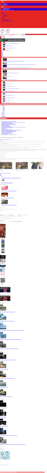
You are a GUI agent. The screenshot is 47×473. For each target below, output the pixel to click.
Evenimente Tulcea (5, 92)
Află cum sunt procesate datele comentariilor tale (16, 221)
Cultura (3, 36)
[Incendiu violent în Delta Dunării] (4, 99)
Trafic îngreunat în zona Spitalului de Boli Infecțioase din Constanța (8, 131)
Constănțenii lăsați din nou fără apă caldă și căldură (6, 122)
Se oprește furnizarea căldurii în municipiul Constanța (7, 132)
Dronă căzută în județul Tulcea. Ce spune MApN (8, 97)
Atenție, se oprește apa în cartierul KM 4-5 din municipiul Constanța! (8, 134)
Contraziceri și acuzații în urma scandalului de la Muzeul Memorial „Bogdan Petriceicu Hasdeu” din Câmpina (13, 444)
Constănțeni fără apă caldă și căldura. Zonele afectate (7, 123)
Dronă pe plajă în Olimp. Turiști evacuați (7, 45)
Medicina (4, 38)
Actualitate (4, 35)
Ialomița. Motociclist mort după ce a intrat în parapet (6, 396)
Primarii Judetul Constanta (5, 9)
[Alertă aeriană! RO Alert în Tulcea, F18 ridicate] (4, 47)
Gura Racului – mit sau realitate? (4, 426)
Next (1, 181)
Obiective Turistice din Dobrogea (6, 8)
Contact (2, 6)
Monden (2, 57)
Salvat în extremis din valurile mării (4, 387)
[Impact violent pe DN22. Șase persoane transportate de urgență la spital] (4, 42)
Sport (3, 40)
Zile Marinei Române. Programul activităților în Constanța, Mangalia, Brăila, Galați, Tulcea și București (12, 330)
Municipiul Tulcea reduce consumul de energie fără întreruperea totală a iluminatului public (10, 339)
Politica (3, 110)
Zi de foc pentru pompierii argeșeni (6, 76)
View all (2, 51)
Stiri (1, 34)
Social (3, 39)
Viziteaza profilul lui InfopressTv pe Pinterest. (5, 292)
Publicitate (2, 10)
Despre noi (2, 1)
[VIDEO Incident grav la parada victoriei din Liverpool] (4, 90)
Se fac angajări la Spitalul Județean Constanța (6, 133)
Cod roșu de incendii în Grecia (6, 50)
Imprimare (1, 139)
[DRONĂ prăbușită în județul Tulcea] (4, 101)
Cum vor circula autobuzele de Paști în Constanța (6, 126)
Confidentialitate (4, 3)
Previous (2, 176)
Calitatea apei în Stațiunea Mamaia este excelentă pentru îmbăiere (8, 124)
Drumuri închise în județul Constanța (5, 125)
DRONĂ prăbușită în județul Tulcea (7, 102)
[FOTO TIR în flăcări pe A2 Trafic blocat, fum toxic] (4, 85)
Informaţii (2, 2)
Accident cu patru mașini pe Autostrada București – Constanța (9, 79)
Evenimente (4, 69)
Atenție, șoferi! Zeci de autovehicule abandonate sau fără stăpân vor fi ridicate (9, 348)
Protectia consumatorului (5, 4)
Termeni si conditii (5, 16)
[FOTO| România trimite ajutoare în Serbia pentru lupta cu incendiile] (5, 72)
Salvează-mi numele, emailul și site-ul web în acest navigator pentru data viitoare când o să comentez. (12, 216)
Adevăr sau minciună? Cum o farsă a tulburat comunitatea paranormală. (8, 435)
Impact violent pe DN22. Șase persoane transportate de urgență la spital (10, 43)
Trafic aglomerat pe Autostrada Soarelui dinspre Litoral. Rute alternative (10, 88)
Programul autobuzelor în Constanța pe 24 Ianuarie (6, 127)
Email (3, 139)
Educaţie (4, 108)
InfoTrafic (4, 81)
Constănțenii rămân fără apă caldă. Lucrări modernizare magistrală (8, 121)
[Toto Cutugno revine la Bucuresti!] (39, 165)
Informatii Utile (3, 7)
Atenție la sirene (3, 128)
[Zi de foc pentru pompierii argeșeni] (5, 75)
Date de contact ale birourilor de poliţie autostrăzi (8, 21)
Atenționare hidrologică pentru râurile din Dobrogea (7, 129)
